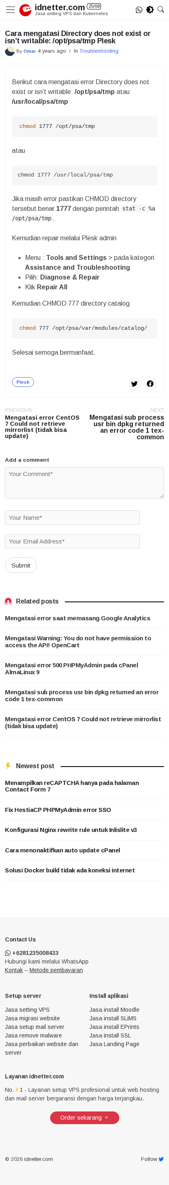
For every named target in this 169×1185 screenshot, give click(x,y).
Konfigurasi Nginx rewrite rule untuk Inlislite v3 (71, 830)
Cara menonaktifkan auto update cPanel (62, 850)
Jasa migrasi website (32, 1018)
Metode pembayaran (56, 970)
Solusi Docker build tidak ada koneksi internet (70, 870)
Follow (150, 1159)
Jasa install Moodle (114, 1009)
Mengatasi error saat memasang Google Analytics (77, 618)
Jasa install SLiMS (113, 1018)
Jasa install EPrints (114, 1027)
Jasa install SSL (110, 1035)
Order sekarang (81, 1117)
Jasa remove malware (33, 1035)
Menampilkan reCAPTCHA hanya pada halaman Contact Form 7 (72, 786)
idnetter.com (67, 7)
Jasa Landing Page (114, 1044)
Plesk (23, 382)
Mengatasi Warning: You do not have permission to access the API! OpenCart (78, 641)
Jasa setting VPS (27, 1009)
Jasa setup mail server (34, 1027)
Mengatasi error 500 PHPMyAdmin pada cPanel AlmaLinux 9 (71, 668)
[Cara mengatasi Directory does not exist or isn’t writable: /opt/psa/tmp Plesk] (150, 383)
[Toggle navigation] (12, 9)
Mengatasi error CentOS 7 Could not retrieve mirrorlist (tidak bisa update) (83, 722)
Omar (29, 51)
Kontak (14, 970)
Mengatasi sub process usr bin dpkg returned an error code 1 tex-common (81, 695)
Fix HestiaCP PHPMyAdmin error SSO (58, 810)
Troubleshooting (99, 51)
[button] (161, 9)
